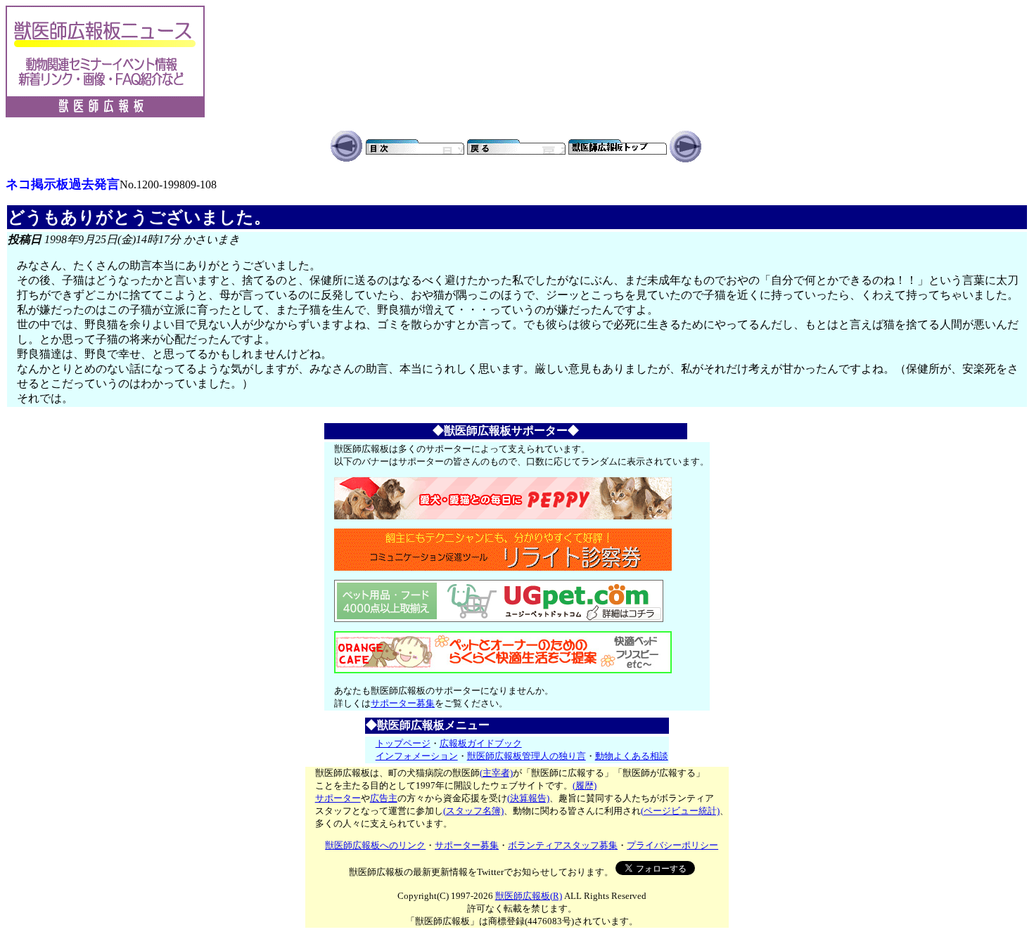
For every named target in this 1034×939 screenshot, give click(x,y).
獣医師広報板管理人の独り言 (526, 756)
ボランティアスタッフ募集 (563, 845)
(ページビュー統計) (680, 810)
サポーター (338, 798)
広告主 (383, 798)
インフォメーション (417, 756)
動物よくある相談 (631, 756)
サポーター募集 (403, 703)
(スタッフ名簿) (473, 810)
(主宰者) (496, 773)
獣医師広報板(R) (528, 896)
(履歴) (584, 785)
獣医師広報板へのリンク (375, 845)
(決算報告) (528, 798)
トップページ (403, 743)
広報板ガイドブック (481, 743)
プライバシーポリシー (672, 845)
